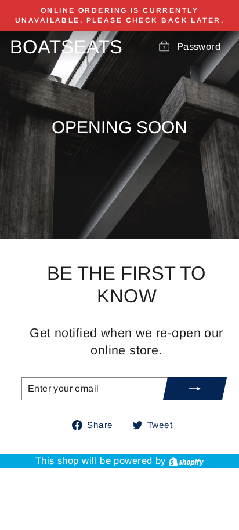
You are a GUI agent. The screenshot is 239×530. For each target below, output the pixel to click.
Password (198, 46)
